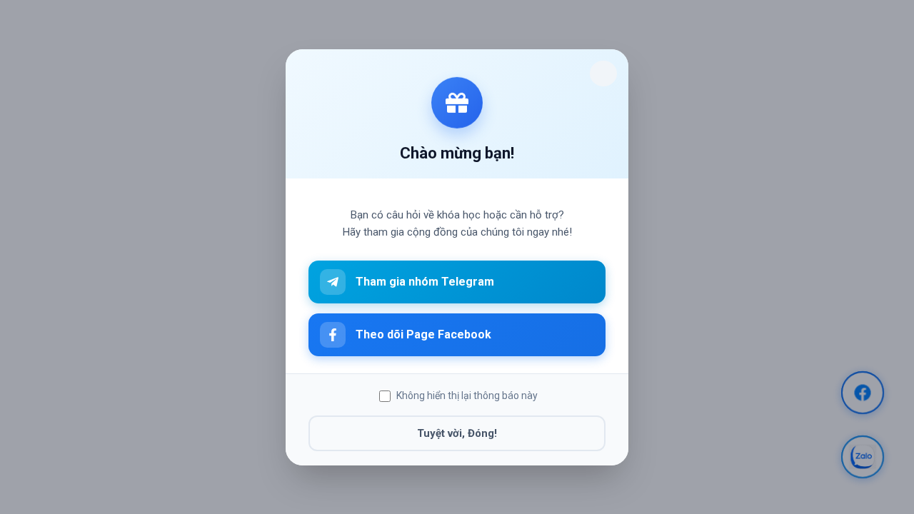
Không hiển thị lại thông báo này (467, 395)
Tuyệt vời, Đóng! (457, 432)
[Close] (603, 73)
